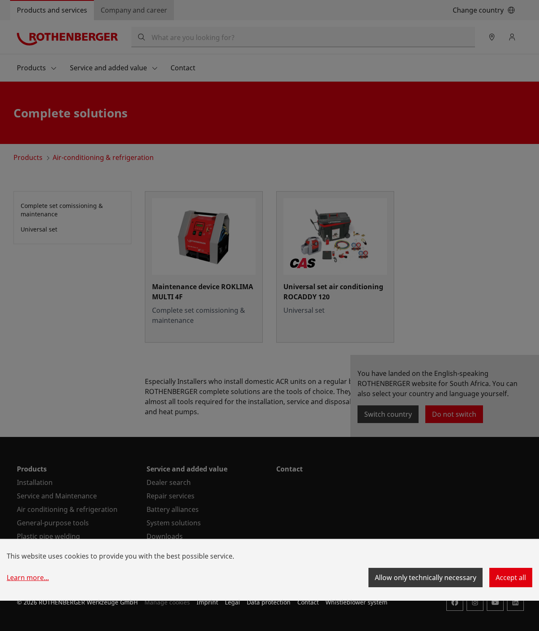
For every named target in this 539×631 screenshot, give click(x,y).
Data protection (269, 602)
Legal (232, 602)
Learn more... (28, 577)
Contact (308, 602)
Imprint (207, 602)
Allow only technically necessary (425, 577)
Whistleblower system (356, 602)
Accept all (511, 577)
